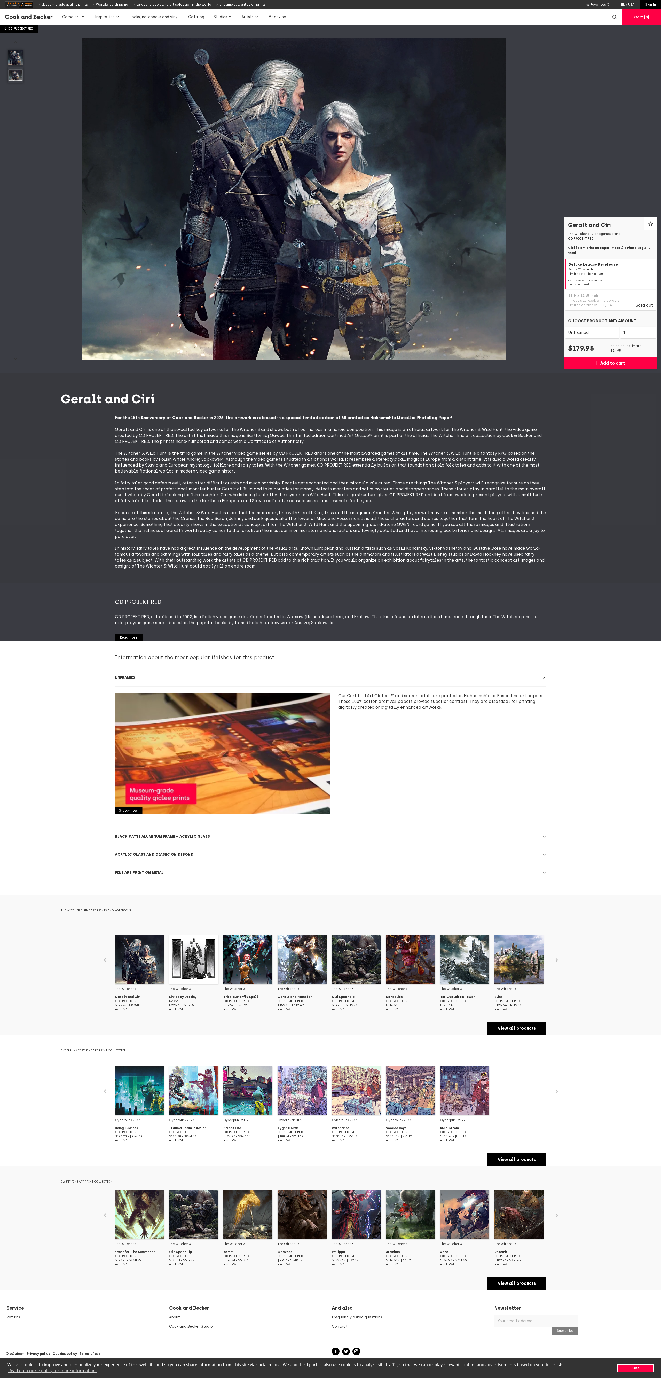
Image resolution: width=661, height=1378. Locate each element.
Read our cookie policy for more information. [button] (52, 1370)
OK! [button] (635, 1367)
